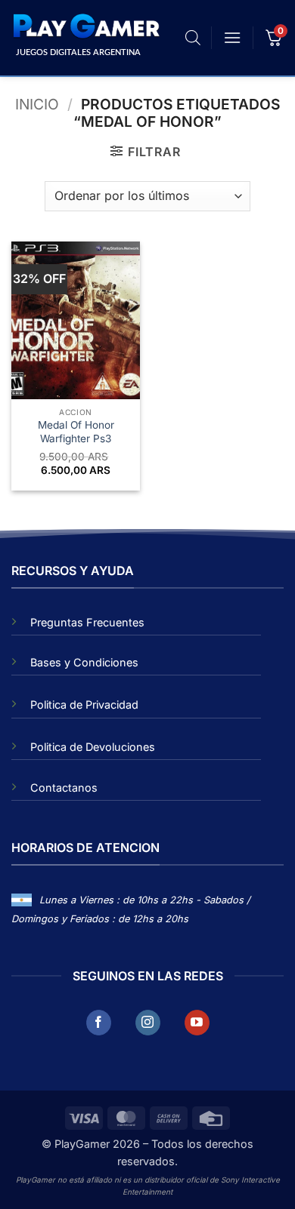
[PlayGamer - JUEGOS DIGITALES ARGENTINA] (85, 26)
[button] (232, 37)
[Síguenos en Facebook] (98, 1022)
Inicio (37, 104)
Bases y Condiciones (84, 662)
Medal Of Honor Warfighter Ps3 (76, 432)
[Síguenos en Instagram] (147, 1022)
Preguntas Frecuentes (87, 622)
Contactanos (64, 787)
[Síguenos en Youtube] (197, 1022)
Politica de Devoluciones (92, 746)
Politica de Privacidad (84, 704)
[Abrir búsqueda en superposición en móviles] (192, 37)
